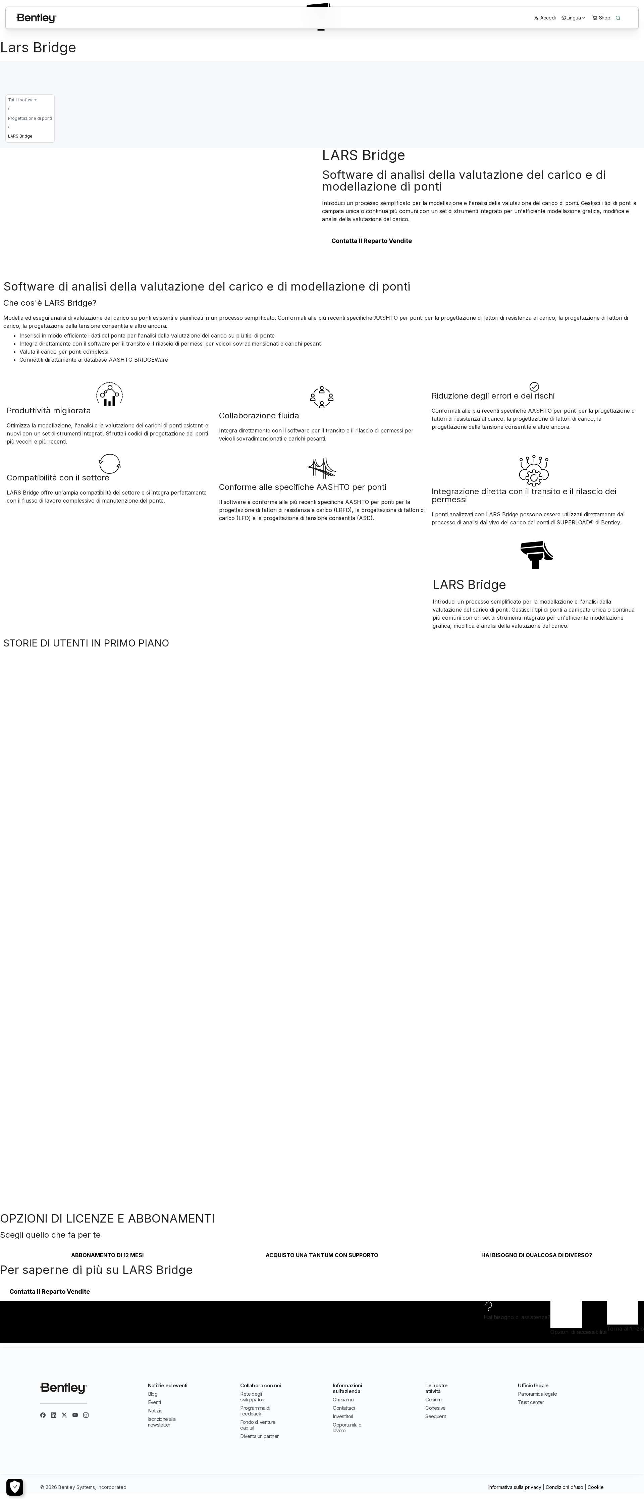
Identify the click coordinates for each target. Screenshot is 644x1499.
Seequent (435, 1416)
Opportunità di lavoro (347, 1428)
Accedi (548, 17)
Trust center (531, 1402)
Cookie (596, 1487)
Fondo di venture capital (257, 1425)
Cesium (433, 1399)
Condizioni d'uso (564, 1487)
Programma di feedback (255, 1411)
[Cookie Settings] (14, 1487)
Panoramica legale (537, 1394)
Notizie (155, 1410)
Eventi (154, 1402)
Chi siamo (343, 1399)
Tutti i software (23, 99)
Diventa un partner (259, 1436)
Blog (153, 1394)
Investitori (343, 1416)
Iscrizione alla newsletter (162, 1422)
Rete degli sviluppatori (252, 1397)
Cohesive (435, 1408)
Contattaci (344, 1408)
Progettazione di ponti (30, 118)
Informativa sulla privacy (514, 1487)
